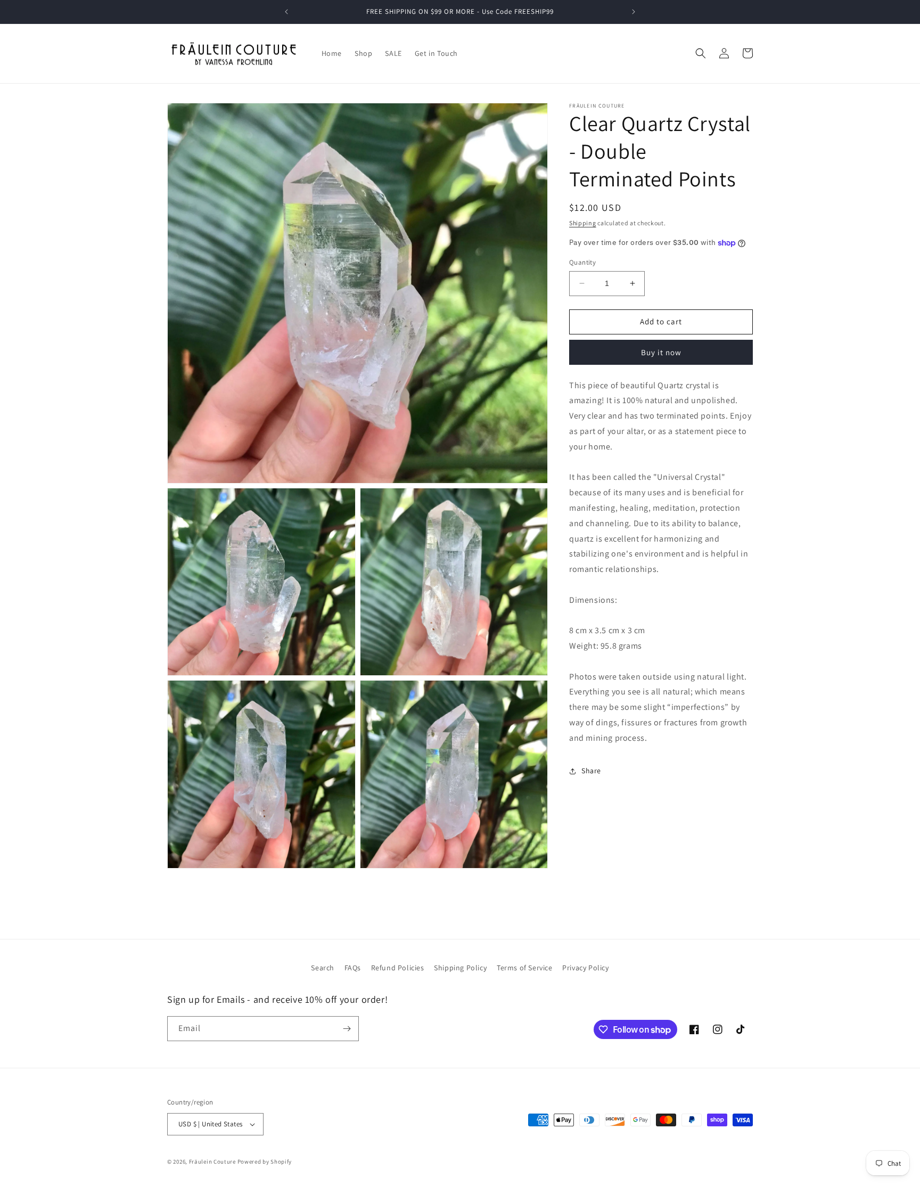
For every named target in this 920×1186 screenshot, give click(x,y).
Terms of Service (525, 967)
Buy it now (661, 352)
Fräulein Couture (213, 1161)
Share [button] (591, 770)
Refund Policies (397, 967)
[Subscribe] (346, 1028)
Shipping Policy (460, 967)
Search (322, 967)
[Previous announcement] (286, 11)
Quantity (582, 262)
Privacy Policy (585, 967)
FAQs (352, 967)
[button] (700, 53)
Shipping (582, 223)
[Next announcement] (633, 11)
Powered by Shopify (264, 1161)
